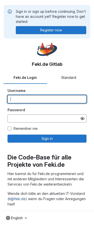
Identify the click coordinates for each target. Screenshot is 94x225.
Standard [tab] (68, 77)
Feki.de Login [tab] (25, 77)
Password (16, 110)
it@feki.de (17, 199)
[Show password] (82, 119)
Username (17, 90)
